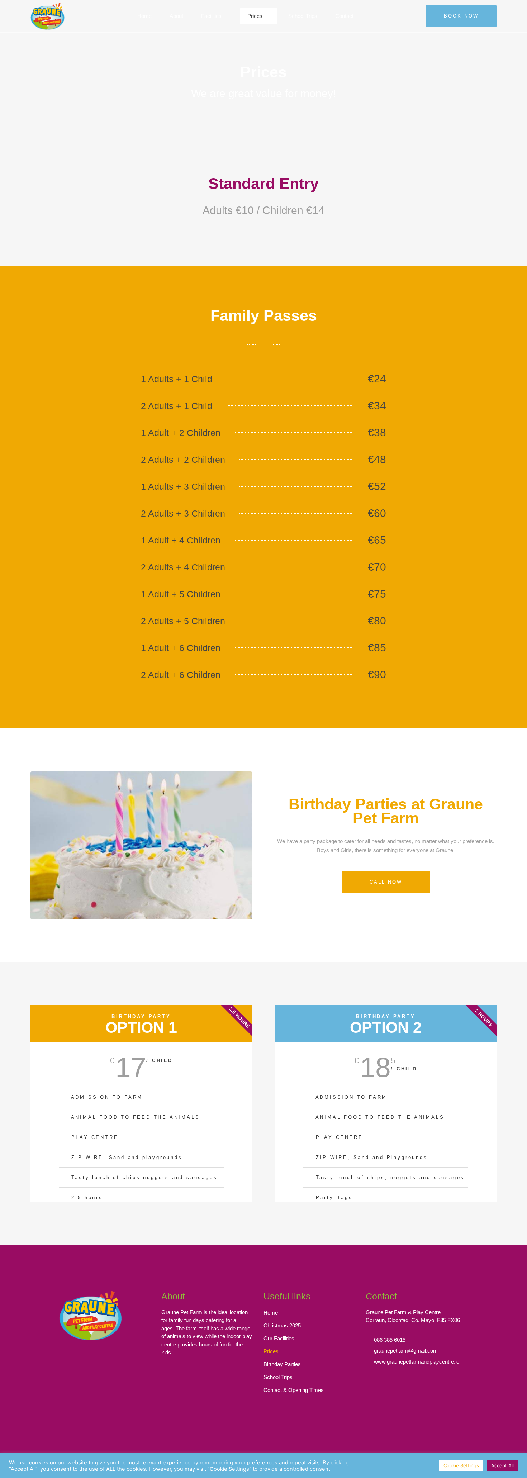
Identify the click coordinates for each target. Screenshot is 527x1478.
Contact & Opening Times (294, 1390)
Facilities (211, 16)
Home (144, 16)
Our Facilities (279, 1338)
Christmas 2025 (282, 1325)
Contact (344, 16)
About (176, 16)
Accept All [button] (502, 1465)
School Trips (302, 16)
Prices (254, 16)
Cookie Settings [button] (461, 1465)
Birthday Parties (282, 1364)
